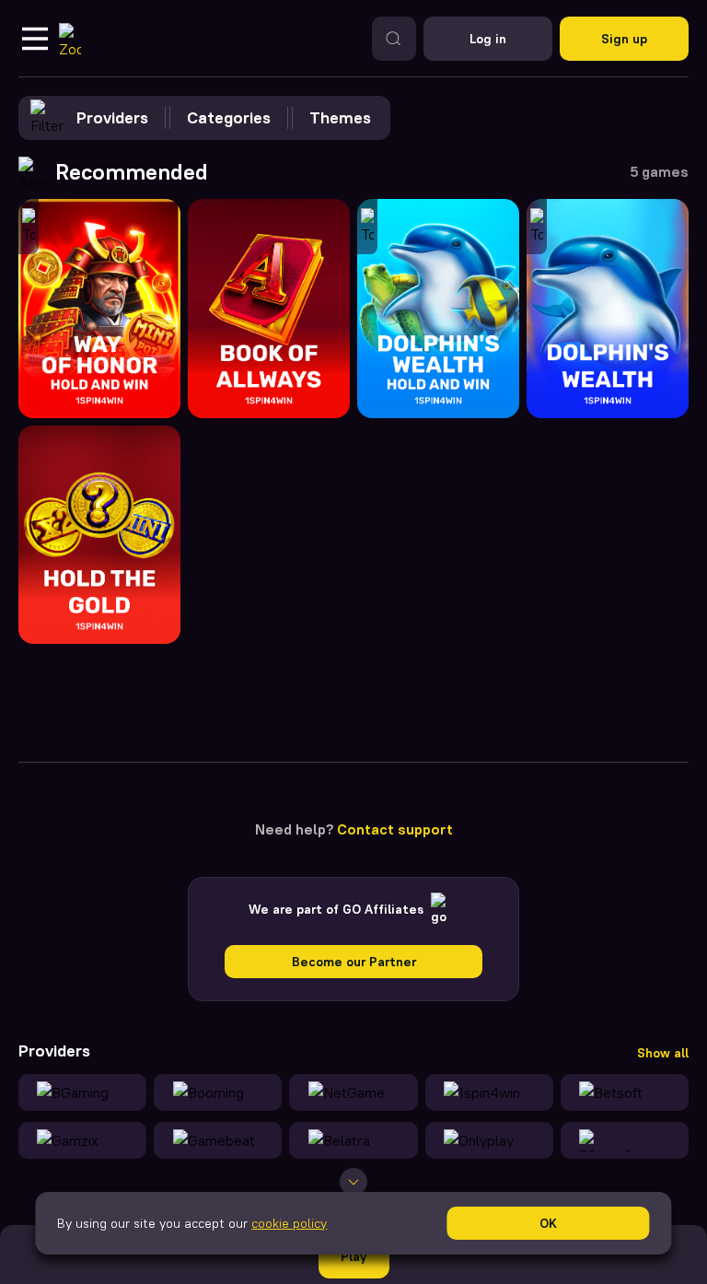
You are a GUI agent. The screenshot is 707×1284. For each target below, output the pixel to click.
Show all (663, 1053)
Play (353, 1256)
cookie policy (289, 1223)
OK (548, 1223)
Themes (340, 117)
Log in (487, 38)
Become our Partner (354, 961)
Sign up (624, 38)
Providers (112, 117)
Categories (229, 117)
